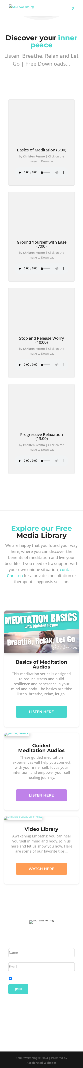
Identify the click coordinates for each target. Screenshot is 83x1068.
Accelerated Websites (41, 1063)
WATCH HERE (41, 869)
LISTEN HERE (41, 712)
